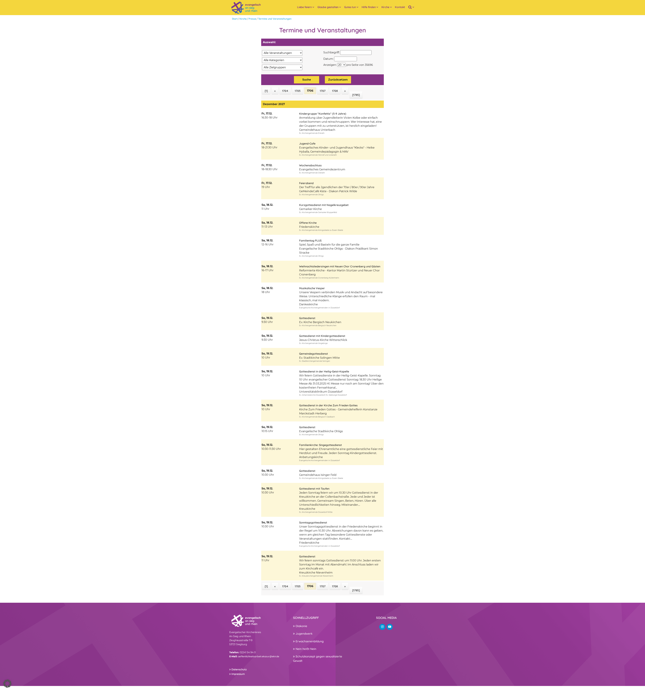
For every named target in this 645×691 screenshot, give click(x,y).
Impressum (238, 674)
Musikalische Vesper (312, 288)
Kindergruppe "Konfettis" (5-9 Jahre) (322, 113)
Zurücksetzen (338, 79)
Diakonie (301, 626)
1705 (297, 90)
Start (235, 18)
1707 (323, 90)
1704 (285, 90)
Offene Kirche (308, 222)
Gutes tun (350, 7)
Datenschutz (239, 669)
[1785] (356, 95)
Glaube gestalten (327, 7)
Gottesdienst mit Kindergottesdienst (322, 336)
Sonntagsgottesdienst (313, 522)
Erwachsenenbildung (309, 641)
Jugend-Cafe (307, 143)
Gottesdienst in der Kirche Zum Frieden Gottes (328, 405)
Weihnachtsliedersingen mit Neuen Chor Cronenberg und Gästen (339, 266)
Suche (306, 79)
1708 (335, 90)
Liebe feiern (304, 7)
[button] (7, 683)
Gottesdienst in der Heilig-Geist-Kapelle (324, 371)
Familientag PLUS (310, 240)
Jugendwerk (303, 633)
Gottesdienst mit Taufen (314, 488)
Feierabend (306, 183)
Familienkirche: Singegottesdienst (320, 445)
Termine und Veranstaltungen (274, 18)
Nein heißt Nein (305, 649)
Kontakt (400, 7)
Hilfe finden (369, 7)
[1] (266, 90)
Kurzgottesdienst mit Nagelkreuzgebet (324, 205)
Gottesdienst (307, 318)
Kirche (385, 7)
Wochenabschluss (310, 165)
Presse (252, 18)
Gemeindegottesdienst (313, 353)
